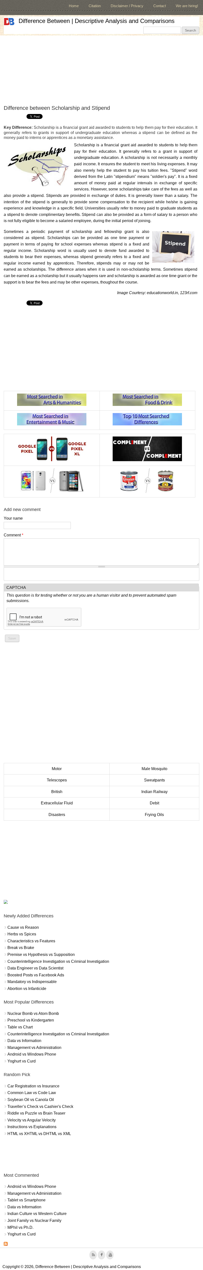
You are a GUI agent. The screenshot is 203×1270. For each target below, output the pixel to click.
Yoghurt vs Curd (21, 1061)
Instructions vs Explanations (31, 1127)
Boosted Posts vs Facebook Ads (35, 975)
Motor (57, 769)
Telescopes (57, 780)
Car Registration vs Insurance (33, 1086)
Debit (154, 803)
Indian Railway (154, 792)
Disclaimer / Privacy (127, 6)
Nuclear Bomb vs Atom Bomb (33, 1013)
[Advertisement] (101, 70)
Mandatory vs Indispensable (32, 982)
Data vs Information (24, 1041)
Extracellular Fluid (57, 803)
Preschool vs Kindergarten (30, 1020)
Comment (13, 535)
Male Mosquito (154, 769)
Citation (95, 6)
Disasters (57, 815)
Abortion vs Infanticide (26, 988)
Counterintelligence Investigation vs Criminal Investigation (58, 961)
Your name (13, 518)
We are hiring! (187, 6)
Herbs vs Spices (21, 934)
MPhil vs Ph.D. (20, 1227)
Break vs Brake (20, 948)
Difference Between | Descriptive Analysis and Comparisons (97, 21)
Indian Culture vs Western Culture (37, 1214)
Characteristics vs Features (31, 941)
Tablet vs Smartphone (26, 1200)
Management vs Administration (34, 1047)
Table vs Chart (20, 1027)
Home (74, 6)
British (56, 792)
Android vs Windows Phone (31, 1054)
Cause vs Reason (23, 927)
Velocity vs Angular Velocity (31, 1120)
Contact (159, 6)
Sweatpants (154, 780)
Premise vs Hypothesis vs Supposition (41, 954)
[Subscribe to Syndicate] (6, 1244)
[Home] (9, 22)
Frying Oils (154, 815)
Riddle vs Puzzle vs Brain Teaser (36, 1113)
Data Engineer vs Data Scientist (35, 968)
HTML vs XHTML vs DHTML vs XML (39, 1134)
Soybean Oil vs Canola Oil (30, 1100)
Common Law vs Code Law (31, 1093)
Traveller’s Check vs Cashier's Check (40, 1106)
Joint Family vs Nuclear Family (34, 1220)
